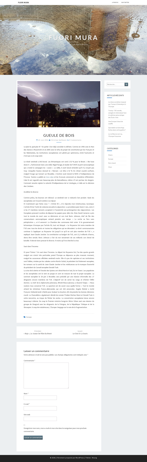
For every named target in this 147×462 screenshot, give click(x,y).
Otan (110, 167)
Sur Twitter (125, 2)
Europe (29, 317)
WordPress (80, 458)
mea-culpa (50, 177)
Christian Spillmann (59, 140)
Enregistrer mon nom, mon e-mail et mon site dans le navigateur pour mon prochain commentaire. (55, 429)
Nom (26, 393)
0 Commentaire (75, 140)
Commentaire (29, 360)
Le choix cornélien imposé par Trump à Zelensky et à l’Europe (117, 104)
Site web (27, 414)
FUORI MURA (23, 2)
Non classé (112, 163)
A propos (115, 2)
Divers (110, 155)
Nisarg (94, 458)
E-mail (27, 404)
